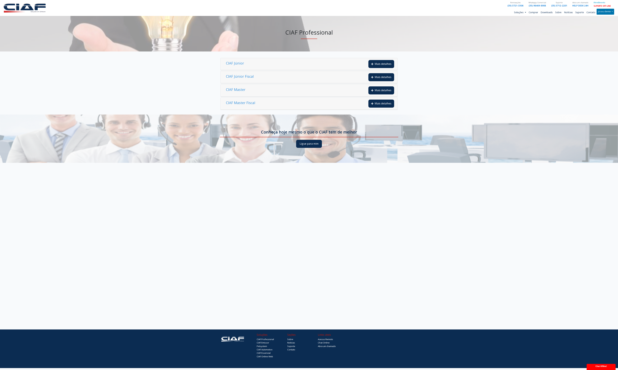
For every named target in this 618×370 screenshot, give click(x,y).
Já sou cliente (604, 11)
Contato (590, 12)
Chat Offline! (601, 366)
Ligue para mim (309, 143)
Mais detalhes (383, 64)
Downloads (547, 12)
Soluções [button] (519, 12)
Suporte (579, 12)
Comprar (533, 12)
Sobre (558, 12)
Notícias (568, 12)
